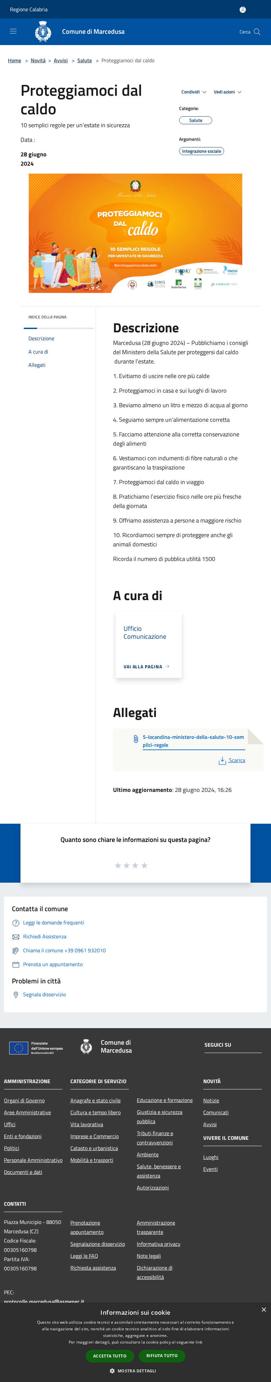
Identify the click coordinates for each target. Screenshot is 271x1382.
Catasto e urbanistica (94, 1148)
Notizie (211, 1100)
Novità (38, 60)
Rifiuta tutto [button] (162, 1355)
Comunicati (216, 1112)
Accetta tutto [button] (110, 1356)
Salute (84, 60)
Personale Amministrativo (33, 1160)
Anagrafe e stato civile (95, 1100)
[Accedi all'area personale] (243, 10)
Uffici (10, 1124)
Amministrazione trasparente (156, 1227)
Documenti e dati (23, 1172)
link (199, 1342)
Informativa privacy (158, 1244)
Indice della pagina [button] (47, 317)
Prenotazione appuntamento (86, 1227)
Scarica (237, 760)
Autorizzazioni (153, 1187)
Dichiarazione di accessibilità (155, 1272)
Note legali (149, 1256)
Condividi (191, 91)
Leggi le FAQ (84, 1256)
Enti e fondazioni (23, 1136)
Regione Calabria (29, 9)
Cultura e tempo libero (95, 1112)
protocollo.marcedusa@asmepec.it (44, 1301)
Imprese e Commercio (94, 1136)
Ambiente (148, 1154)
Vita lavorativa (86, 1124)
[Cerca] (257, 32)
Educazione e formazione (165, 1100)
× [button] (263, 1309)
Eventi (210, 1169)
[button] (135, 1370)
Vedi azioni (225, 91)
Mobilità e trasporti (91, 1160)
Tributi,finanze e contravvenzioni (155, 1137)
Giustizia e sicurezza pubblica (159, 1116)
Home (14, 60)
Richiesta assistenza (93, 1268)
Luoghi (210, 1157)
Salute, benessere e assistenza (159, 1171)
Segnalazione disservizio (97, 1244)
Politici (11, 1148)
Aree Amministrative (27, 1112)
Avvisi (61, 60)
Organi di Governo (24, 1100)
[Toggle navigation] (13, 31)
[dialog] (135, 1342)
